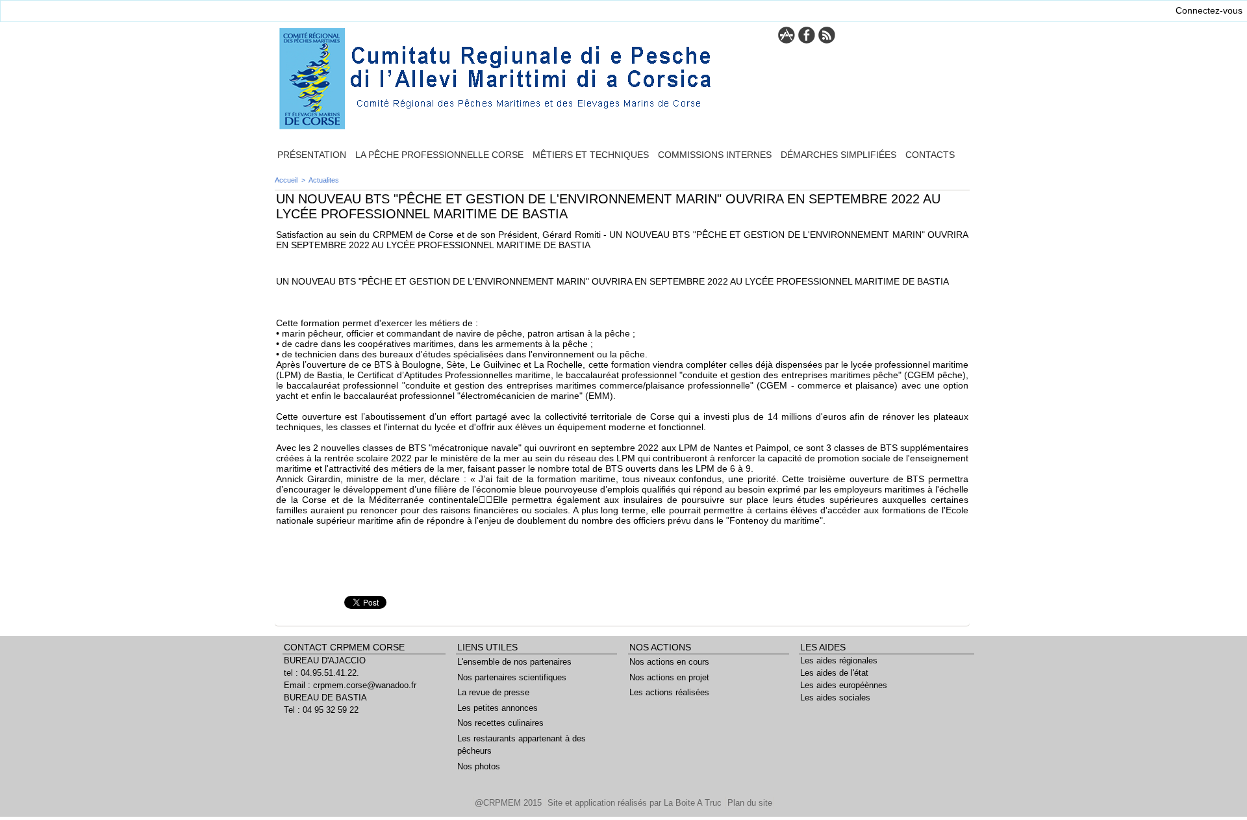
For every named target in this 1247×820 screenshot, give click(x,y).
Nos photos (478, 766)
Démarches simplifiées (838, 154)
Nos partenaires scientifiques (511, 677)
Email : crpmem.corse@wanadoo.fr (350, 685)
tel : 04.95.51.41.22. (321, 673)
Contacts (930, 154)
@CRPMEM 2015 (509, 803)
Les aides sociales (835, 697)
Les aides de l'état (834, 673)
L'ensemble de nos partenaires (514, 662)
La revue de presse (493, 692)
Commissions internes (715, 154)
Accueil (286, 180)
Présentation (311, 154)
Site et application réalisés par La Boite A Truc (636, 803)
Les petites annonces (497, 708)
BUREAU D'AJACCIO (325, 660)
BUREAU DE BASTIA (325, 697)
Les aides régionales (838, 660)
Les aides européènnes (843, 685)
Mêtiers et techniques (591, 154)
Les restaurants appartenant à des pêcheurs (521, 745)
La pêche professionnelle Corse (439, 154)
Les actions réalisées (669, 692)
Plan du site (749, 803)
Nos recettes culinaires (500, 723)
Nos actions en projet (669, 677)
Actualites (324, 180)
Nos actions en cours (669, 662)
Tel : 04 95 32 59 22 (321, 710)
